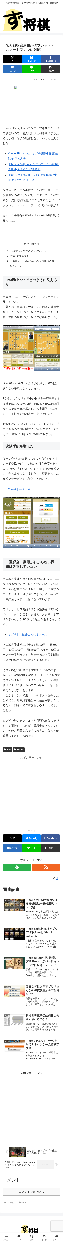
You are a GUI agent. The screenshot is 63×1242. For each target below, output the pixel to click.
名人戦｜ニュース (19, 488)
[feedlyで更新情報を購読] (17, 867)
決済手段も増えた (20, 255)
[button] (50, 69)
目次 (27, 243)
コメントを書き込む (31, 1191)
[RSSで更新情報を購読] (46, 867)
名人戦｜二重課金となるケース (27, 634)
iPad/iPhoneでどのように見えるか (29, 250)
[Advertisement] (31, 791)
